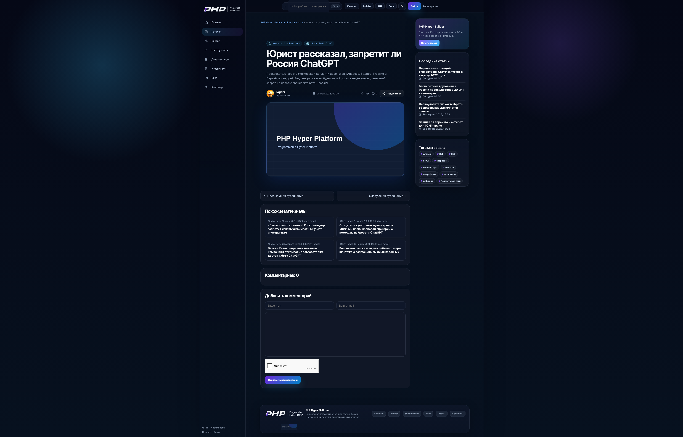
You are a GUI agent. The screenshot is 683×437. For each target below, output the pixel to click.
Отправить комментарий (283, 379)
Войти (414, 6)
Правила (206, 432)
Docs (391, 6)
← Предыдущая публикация (283, 196)
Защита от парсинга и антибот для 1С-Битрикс (441, 123)
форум (354, 414)
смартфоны (429, 174)
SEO (453, 154)
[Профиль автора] (270, 93)
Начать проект (429, 43)
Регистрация (430, 6)
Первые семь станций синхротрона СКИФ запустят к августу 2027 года (441, 71)
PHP (380, 6)
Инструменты (219, 50)
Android (427, 154)
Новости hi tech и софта (286, 43)
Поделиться (394, 93)
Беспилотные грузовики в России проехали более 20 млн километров (441, 89)
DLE (441, 154)
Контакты (457, 413)
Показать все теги (450, 181)
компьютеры (430, 167)
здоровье (441, 160)
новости (449, 167)
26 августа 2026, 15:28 (436, 128)
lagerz (280, 92)
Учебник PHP (219, 68)
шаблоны (428, 181)
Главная (216, 22)
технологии (450, 174)
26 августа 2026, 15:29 (436, 114)
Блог (214, 78)
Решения (378, 413)
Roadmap (217, 87)
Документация (220, 59)
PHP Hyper (210, 427)
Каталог (216, 31)
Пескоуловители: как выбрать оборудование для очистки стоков (440, 107)
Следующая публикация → (388, 196)
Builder (215, 41)
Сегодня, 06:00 (432, 78)
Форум (217, 432)
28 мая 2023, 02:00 (321, 43)
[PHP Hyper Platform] (221, 9)
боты (426, 160)
